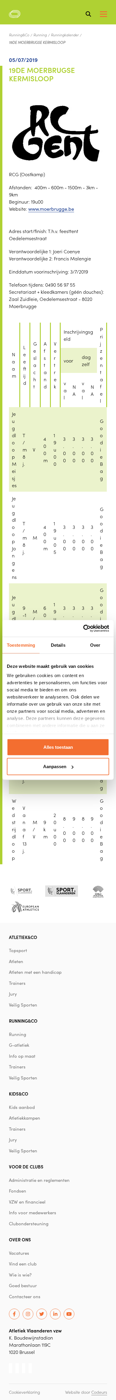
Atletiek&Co (23, 937)
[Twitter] (41, 1314)
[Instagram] (28, 1314)
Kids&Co (18, 1093)
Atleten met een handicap (35, 972)
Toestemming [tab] (21, 644)
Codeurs (99, 1392)
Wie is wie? (20, 1275)
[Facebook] (14, 1314)
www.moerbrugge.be (51, 209)
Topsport (18, 950)
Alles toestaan (58, 746)
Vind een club (23, 1264)
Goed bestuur (23, 1285)
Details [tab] (58, 644)
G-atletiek (19, 1045)
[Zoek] (88, 14)
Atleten (16, 961)
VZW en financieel (27, 1202)
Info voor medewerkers (32, 1212)
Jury (13, 994)
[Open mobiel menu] (103, 14)
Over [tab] (95, 644)
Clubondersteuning (28, 1223)
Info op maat (22, 1056)
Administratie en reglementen (39, 1180)
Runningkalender (65, 34)
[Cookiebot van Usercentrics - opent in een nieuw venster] (83, 628)
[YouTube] (69, 1314)
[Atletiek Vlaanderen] (15, 14)
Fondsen (17, 1191)
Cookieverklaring (24, 1392)
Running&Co (19, 34)
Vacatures (19, 1253)
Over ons (20, 1239)
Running (40, 34)
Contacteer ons (24, 1296)
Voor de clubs (26, 1166)
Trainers (17, 983)
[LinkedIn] (55, 1314)
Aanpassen (54, 766)
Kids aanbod (22, 1107)
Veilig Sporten (23, 1005)
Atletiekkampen (24, 1118)
